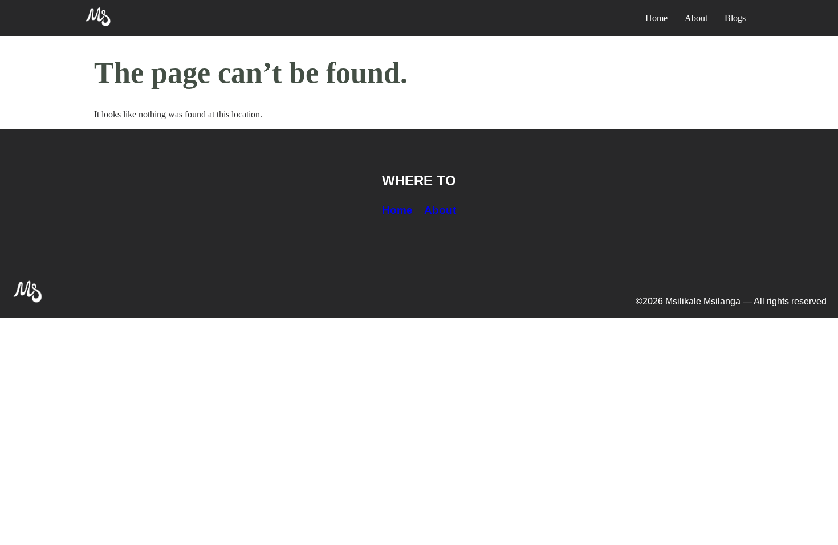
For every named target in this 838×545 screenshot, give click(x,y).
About (440, 210)
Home (397, 210)
